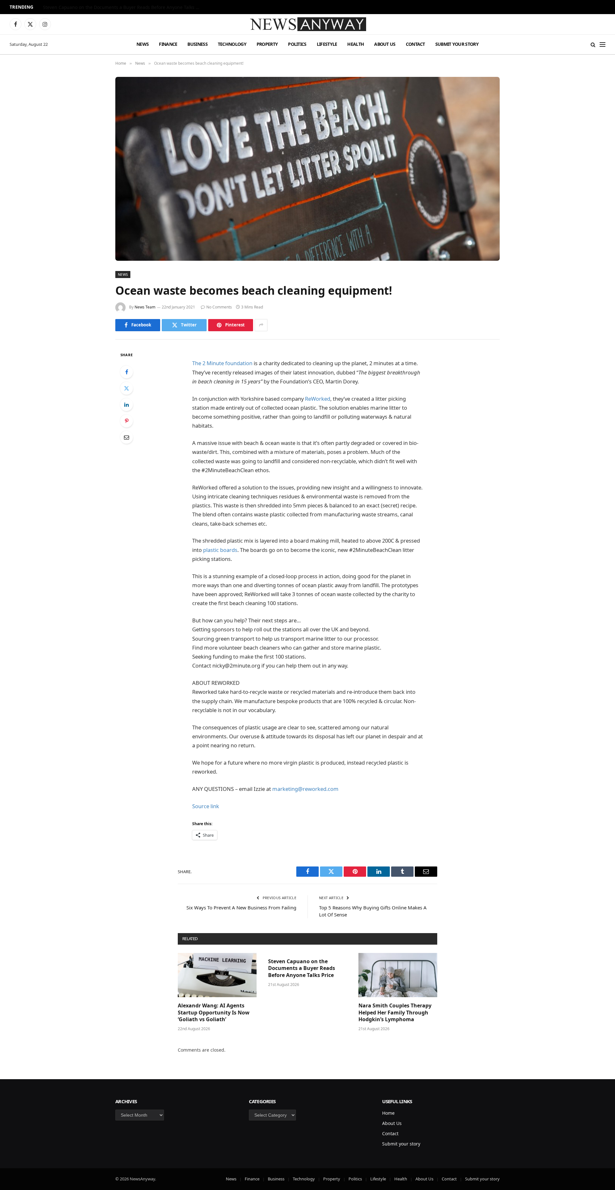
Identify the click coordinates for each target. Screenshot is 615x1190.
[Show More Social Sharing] (261, 325)
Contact (415, 44)
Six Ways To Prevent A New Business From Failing (241, 907)
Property (267, 44)
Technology (232, 44)
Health (355, 44)
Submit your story (457, 44)
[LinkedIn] (126, 404)
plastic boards (220, 550)
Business (197, 44)
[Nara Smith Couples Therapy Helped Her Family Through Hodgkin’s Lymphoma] (397, 975)
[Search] (593, 44)
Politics (297, 44)
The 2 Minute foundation (222, 363)
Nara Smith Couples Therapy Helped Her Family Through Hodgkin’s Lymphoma (394, 1012)
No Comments (219, 307)
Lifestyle (327, 44)
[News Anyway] (307, 24)
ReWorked (317, 398)
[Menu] (602, 44)
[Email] (126, 437)
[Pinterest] (126, 420)
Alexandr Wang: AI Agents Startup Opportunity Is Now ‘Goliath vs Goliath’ (214, 1012)
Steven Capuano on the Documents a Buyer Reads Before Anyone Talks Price (123, 7)
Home (388, 1113)
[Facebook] (126, 371)
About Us (384, 44)
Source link (205, 806)
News (142, 44)
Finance (168, 44)
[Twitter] (126, 388)
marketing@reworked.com (305, 788)
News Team (145, 307)
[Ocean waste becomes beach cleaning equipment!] (307, 169)
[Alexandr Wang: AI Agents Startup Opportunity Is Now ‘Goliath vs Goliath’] (217, 975)
